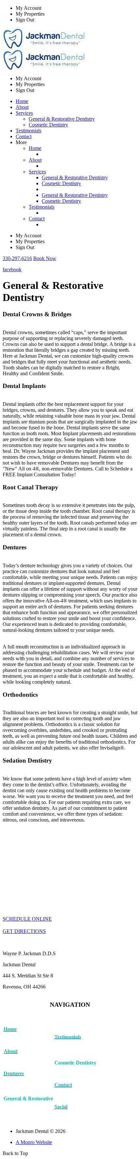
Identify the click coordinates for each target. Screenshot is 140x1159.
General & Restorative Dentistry (62, 119)
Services (37, 171)
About (22, 107)
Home (22, 101)
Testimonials (28, 130)
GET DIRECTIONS (24, 931)
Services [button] (24, 113)
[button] (17, 258)
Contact (24, 136)
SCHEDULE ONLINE (27, 919)
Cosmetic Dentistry (48, 124)
